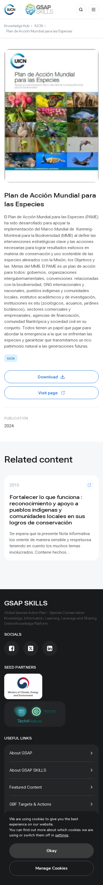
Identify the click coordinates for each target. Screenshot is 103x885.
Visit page (48, 392)
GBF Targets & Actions (30, 804)
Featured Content (26, 787)
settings (61, 835)
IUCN (39, 26)
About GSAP (21, 752)
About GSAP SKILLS (28, 770)
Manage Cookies (51, 868)
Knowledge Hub (16, 26)
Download (48, 376)
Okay (51, 851)
